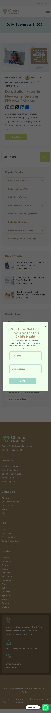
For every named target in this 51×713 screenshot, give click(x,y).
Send (22, 380)
